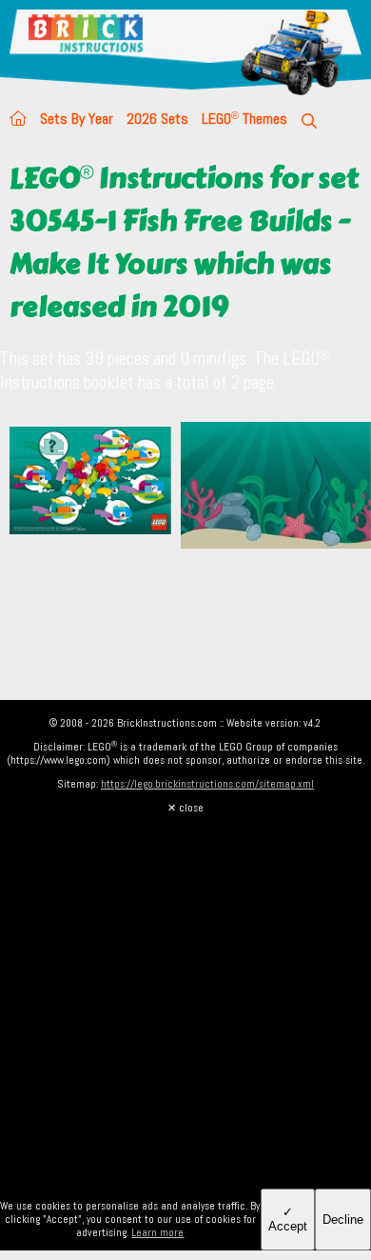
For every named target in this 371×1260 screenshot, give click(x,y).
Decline (342, 1219)
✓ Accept (287, 1219)
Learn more (157, 1232)
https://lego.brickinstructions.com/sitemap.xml (207, 783)
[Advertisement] (185, 1000)
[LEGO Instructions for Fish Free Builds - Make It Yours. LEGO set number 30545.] (276, 487)
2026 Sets (157, 119)
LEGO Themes (244, 119)
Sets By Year (76, 119)
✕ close (185, 807)
